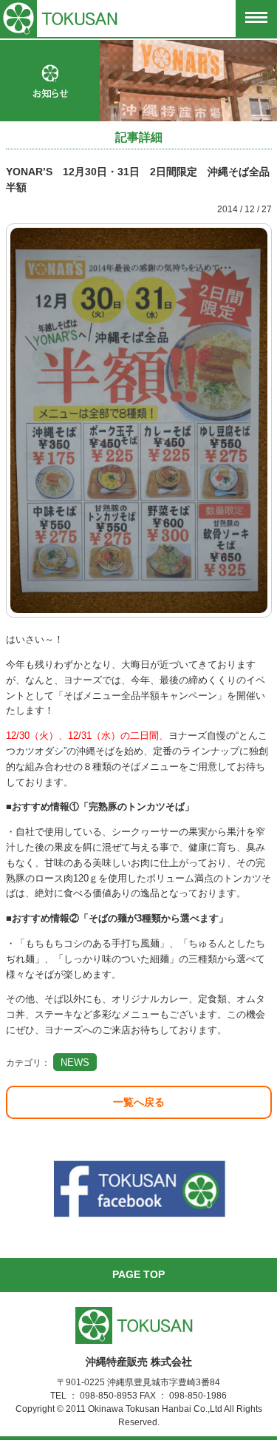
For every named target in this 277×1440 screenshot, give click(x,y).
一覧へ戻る (139, 1102)
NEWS (75, 1062)
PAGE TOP (138, 1274)
